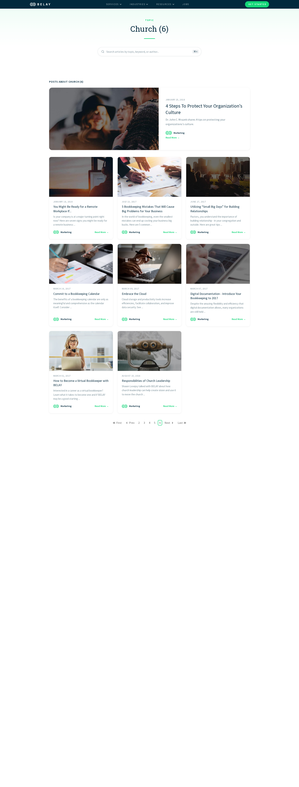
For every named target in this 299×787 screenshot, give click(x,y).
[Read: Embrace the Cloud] (149, 264)
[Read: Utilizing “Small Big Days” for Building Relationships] (218, 177)
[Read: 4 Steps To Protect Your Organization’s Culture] (104, 119)
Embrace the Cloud (134, 294)
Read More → (173, 137)
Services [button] (112, 4)
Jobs (186, 4)
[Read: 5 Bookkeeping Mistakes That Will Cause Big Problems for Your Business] (149, 177)
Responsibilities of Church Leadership (146, 381)
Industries (137, 4)
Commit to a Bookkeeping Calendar (76, 294)
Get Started (257, 4)
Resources (163, 4)
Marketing (179, 132)
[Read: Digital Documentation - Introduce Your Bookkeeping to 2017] (218, 264)
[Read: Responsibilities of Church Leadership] (149, 351)
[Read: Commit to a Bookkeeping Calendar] (81, 264)
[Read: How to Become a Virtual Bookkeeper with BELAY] (81, 351)
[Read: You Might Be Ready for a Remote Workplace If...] (81, 177)
